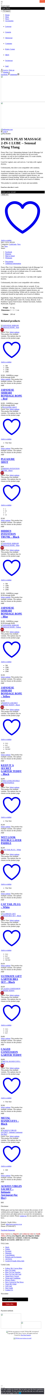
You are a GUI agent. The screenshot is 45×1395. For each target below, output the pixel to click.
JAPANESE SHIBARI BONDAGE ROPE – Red (11, 394)
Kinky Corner (10, 49)
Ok (20, 1393)
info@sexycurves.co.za (14, 1224)
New (19, 244)
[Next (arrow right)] (4, 1387)
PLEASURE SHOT (8, 460)
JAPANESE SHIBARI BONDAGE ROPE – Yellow (11, 692)
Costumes (8, 43)
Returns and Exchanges (13, 1257)
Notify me (5, 194)
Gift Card (8, 1286)
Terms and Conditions (12, 1278)
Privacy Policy (10, 1280)
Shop (7, 17)
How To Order (10, 1270)
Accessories (9, 21)
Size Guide (9, 1288)
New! (7, 19)
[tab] (9, 261)
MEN (7, 55)
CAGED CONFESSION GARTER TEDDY (11, 1052)
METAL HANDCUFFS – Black (10, 1120)
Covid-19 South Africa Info (14, 1261)
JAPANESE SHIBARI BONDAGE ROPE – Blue (11, 612)
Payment (8, 1251)
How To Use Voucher (12, 1272)
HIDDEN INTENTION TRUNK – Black (10, 534)
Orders (7, 1249)
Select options (14, 332)
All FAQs (8, 1259)
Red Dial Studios (26, 1335)
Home (7, 15)
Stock (7, 1247)
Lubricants (12, 244)
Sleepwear (8, 38)
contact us (23, 1216)
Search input (5, 6)
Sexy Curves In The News (14, 1282)
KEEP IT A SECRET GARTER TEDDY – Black (11, 770)
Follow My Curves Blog (13, 1268)
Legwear (8, 26)
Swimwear (9, 60)
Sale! (7, 66)
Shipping (8, 1253)
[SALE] (9, 407)
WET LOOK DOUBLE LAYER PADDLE (11, 840)
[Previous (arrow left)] (2, 1387)
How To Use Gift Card (13, 1274)
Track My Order (10, 1284)
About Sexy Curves (12, 1276)
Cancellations (10, 1255)
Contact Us (9, 1290)
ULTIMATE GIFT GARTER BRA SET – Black (11, 979)
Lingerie (8, 32)
